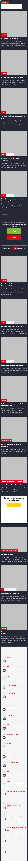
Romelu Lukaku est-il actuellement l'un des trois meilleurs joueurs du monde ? (14, 224)
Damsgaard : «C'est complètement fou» (13, 756)
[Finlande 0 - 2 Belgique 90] (16, 817)
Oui (14, 231)
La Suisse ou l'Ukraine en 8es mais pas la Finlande (16, 746)
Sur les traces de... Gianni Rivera (12, 485)
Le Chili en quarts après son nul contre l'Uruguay (16, 696)
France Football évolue (11, 6)
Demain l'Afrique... (7, 554)
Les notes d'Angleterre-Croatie (11, 326)
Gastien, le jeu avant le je (10, 593)
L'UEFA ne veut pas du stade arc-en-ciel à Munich (16, 660)
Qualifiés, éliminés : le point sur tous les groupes (16, 775)
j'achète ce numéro (14, 505)
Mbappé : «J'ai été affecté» (10, 38)
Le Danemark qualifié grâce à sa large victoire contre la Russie (16, 828)
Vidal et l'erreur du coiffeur (15, 688)
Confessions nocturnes (14, 736)
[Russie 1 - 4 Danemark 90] (16, 839)
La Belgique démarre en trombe (12, 365)
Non (14, 237)
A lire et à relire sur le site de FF (12, 77)
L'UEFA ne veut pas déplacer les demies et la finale (16, 670)
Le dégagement (12, 718)
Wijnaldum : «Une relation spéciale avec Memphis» (15, 679)
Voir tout (4, 653)
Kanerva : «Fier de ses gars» (16, 783)
